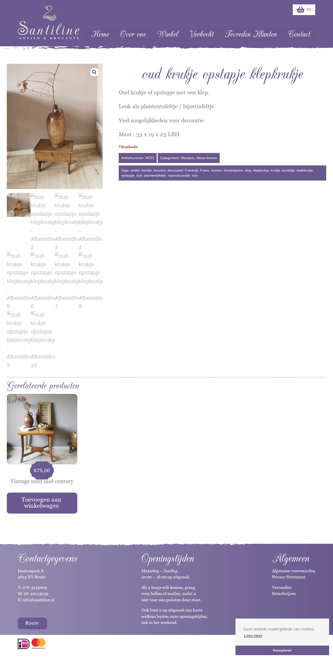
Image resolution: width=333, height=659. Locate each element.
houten (216, 170)
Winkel (167, 34)
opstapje (127, 175)
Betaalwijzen (284, 593)
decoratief (175, 170)
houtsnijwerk (233, 170)
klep (248, 170)
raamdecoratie (179, 175)
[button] (94, 72)
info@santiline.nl (39, 599)
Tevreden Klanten (251, 34)
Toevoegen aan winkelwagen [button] (41, 502)
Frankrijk (191, 170)
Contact (299, 34)
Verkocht (201, 34)
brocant (160, 170)
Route (32, 623)
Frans (204, 170)
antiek (135, 170)
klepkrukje (261, 170)
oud (139, 175)
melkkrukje (304, 170)
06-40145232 (36, 593)
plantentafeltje (155, 175)
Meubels (187, 158)
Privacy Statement (288, 576)
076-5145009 (34, 587)
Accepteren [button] (282, 650)
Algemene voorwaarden (293, 570)
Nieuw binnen (206, 158)
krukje (275, 170)
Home (100, 34)
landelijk (288, 170)
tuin (195, 175)
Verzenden (282, 587)
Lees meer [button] (253, 636)
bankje (147, 170)
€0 (309, 10)
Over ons (133, 34)
